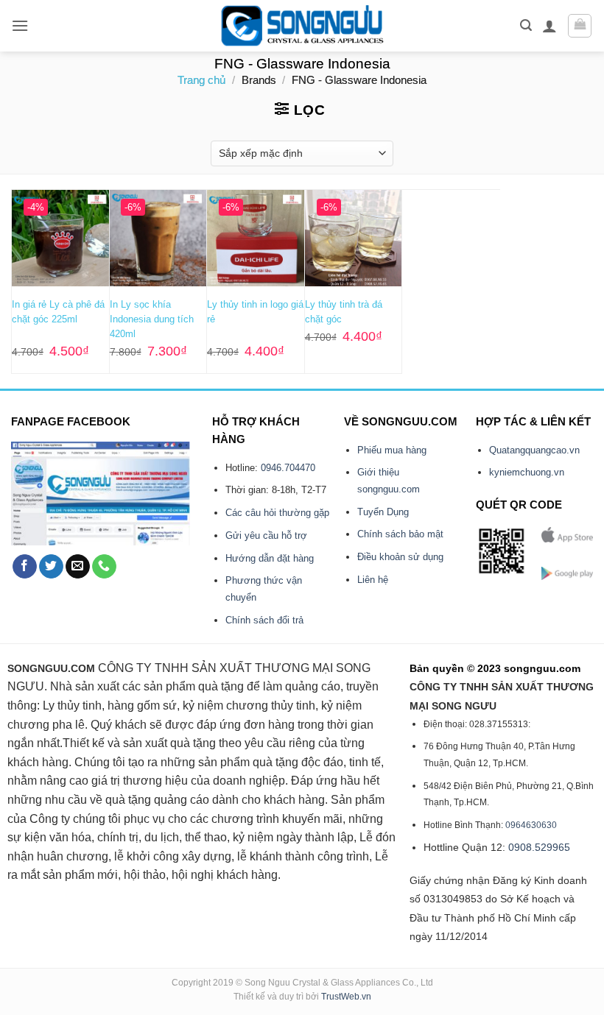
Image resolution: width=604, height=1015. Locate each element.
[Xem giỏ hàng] (579, 26)
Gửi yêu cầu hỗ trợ (266, 535)
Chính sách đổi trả (264, 620)
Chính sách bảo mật (400, 534)
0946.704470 (288, 467)
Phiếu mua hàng (391, 450)
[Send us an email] (78, 566)
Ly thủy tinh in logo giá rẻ (255, 312)
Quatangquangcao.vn (534, 450)
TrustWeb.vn (346, 996)
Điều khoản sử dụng (400, 556)
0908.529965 (539, 847)
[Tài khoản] (549, 26)
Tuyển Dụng (383, 511)
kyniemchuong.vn (526, 472)
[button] (20, 25)
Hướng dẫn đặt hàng (269, 558)
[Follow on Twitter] (51, 566)
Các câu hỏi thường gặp (277, 512)
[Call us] (104, 566)
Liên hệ (372, 579)
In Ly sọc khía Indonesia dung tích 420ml (152, 319)
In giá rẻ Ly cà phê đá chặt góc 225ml (58, 312)
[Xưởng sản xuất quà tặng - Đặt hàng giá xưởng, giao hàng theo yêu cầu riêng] (302, 26)
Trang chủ (201, 80)
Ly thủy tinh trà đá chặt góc (343, 312)
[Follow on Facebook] (25, 566)
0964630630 (531, 825)
